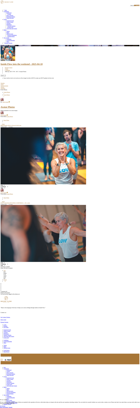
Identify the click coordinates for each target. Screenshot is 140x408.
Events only (6, 337)
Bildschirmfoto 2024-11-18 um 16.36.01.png (11, 125)
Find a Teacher (9, 15)
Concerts (8, 23)
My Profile (6, 327)
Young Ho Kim (10, 18)
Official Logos (9, 33)
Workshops (9, 24)
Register (137, 5)
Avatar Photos (8, 107)
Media (5, 30)
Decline (3, 406)
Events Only (10, 27)
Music (7, 32)
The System (6, 37)
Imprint (10, 407)
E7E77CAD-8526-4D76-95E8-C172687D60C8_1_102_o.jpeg (15, 203)
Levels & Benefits (10, 40)
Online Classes (9, 22)
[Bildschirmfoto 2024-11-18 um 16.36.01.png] (43, 184)
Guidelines (8, 39)
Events (5, 19)
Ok (0, 406)
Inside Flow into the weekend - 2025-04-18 (22, 64)
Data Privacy (6, 351)
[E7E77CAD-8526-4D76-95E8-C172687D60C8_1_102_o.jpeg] (43, 261)
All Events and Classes (11, 28)
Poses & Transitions (12, 35)
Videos (8, 31)
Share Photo (6, 120)
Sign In (132, 5)
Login (5, 324)
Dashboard (8, 12)
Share (3, 124)
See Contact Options (5, 317)
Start (6, 10)
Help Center (3, 319)
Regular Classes (8, 67)
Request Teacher (8, 43)
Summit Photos (11, 36)
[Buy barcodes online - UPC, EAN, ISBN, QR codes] (6, 361)
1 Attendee (7, 70)
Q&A (7, 41)
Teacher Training (11, 26)
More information (4, 407)
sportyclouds (5, 102)
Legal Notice (6, 350)
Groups (9, 14)
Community (6, 11)
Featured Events (10, 20)
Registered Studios (10, 16)
